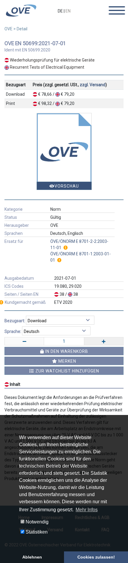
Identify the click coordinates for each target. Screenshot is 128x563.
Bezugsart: (14, 320)
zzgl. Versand (92, 84)
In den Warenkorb (66, 351)
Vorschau (66, 186)
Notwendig (36, 521)
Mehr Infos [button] (87, 509)
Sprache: (12, 331)
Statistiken (36, 531)
